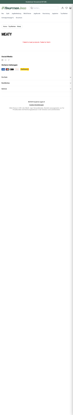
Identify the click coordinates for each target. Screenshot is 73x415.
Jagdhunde (36, 13)
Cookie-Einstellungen (36, 105)
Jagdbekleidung (16, 13)
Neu (3, 13)
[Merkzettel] (66, 8)
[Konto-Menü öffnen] (62, 8)
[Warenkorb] (70, 8)
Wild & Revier (27, 13)
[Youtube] (5, 60)
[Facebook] (9, 60)
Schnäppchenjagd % (8, 17)
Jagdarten (55, 13)
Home (5, 26)
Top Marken (64, 13)
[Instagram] (2, 60)
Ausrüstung (46, 13)
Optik (7, 13)
